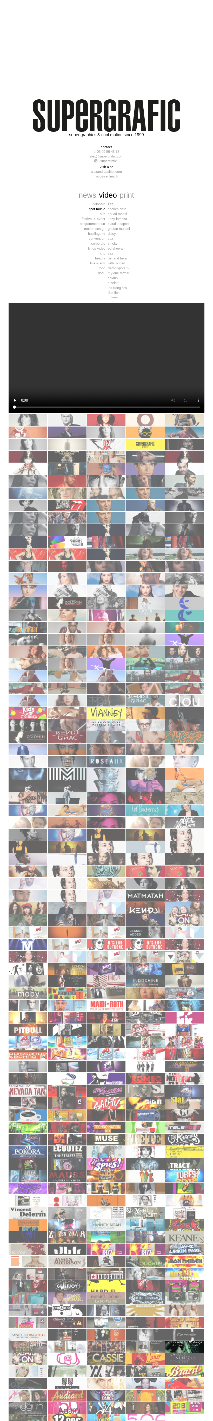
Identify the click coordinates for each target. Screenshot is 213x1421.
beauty (100, 258)
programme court (92, 224)
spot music (97, 209)
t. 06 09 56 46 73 (106, 152)
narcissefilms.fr (106, 176)
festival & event (93, 219)
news (87, 195)
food (102, 268)
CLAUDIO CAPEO (118, 224)
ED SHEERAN (116, 248)
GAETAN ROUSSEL (119, 229)
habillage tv (96, 234)
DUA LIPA (113, 293)
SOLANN (113, 278)
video (108, 195)
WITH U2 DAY (116, 263)
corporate (98, 243)
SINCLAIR (113, 243)
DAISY (112, 234)
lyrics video (96, 248)
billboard (99, 204)
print (126, 195)
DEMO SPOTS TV (118, 268)
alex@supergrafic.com (106, 156)
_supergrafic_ (108, 161)
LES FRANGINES (117, 288)
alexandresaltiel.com (106, 172)
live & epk (97, 263)
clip (102, 253)
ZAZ (110, 204)
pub (102, 214)
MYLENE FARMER (118, 273)
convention (97, 239)
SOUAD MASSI (117, 214)
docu (101, 273)
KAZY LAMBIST (117, 219)
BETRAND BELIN (117, 258)
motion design (94, 229)
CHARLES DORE (117, 209)
